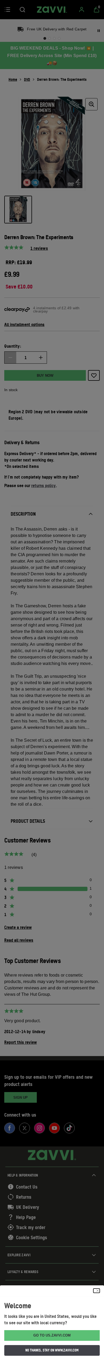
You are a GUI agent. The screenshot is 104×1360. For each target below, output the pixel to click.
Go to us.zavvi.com (52, 1335)
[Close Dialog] (96, 1291)
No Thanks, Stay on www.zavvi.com (52, 1350)
